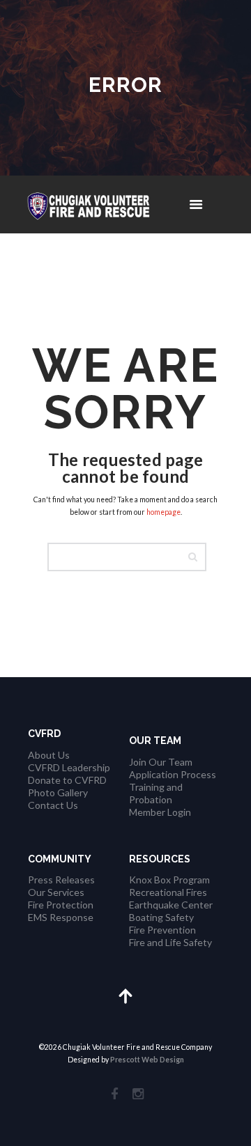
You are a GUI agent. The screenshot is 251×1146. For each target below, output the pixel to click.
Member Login (160, 812)
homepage (163, 512)
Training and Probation (156, 793)
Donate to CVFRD (67, 780)
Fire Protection (60, 905)
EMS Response (60, 917)
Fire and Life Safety (170, 942)
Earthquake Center (171, 905)
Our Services (56, 892)
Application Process (172, 774)
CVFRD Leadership (69, 767)
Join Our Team (160, 762)
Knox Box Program (169, 879)
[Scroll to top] (126, 995)
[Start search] (196, 557)
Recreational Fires (168, 892)
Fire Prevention (162, 930)
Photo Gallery (58, 792)
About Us (49, 755)
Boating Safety (161, 917)
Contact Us (53, 805)
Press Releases (61, 879)
